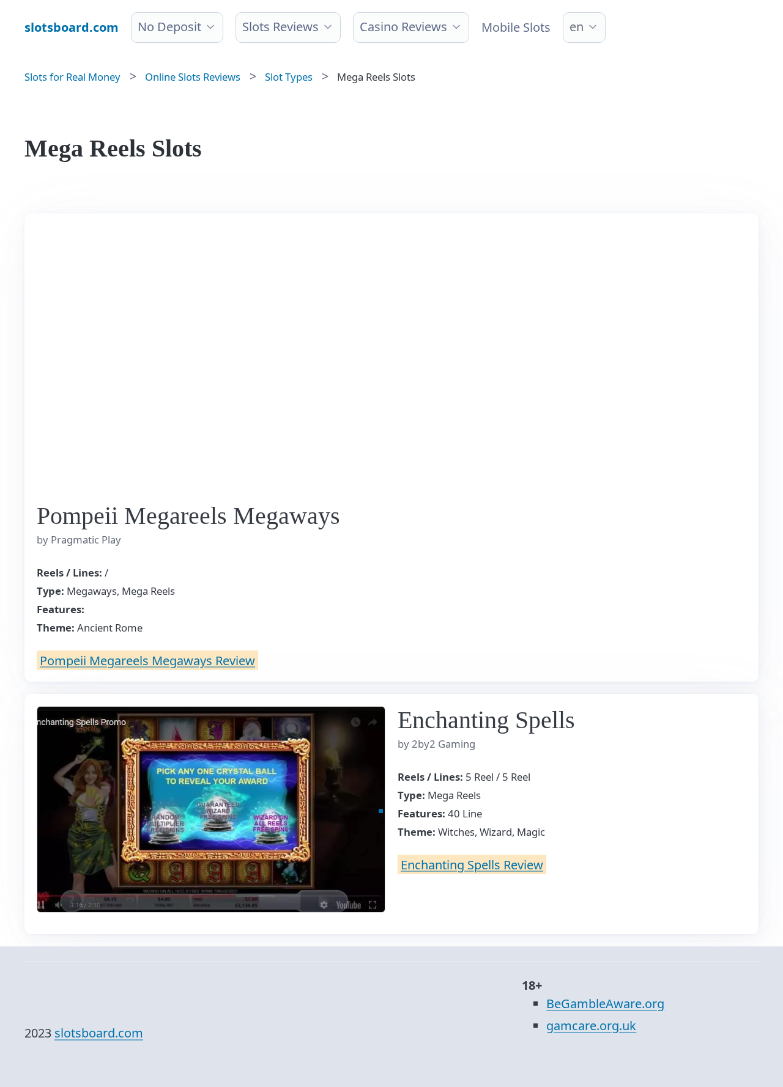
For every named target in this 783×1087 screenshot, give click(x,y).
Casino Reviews (403, 26)
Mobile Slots (516, 27)
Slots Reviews (280, 26)
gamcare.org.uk (591, 1025)
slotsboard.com (98, 1033)
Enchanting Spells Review (472, 864)
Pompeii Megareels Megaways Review (147, 660)
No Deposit (169, 26)
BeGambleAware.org (605, 1003)
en (577, 26)
